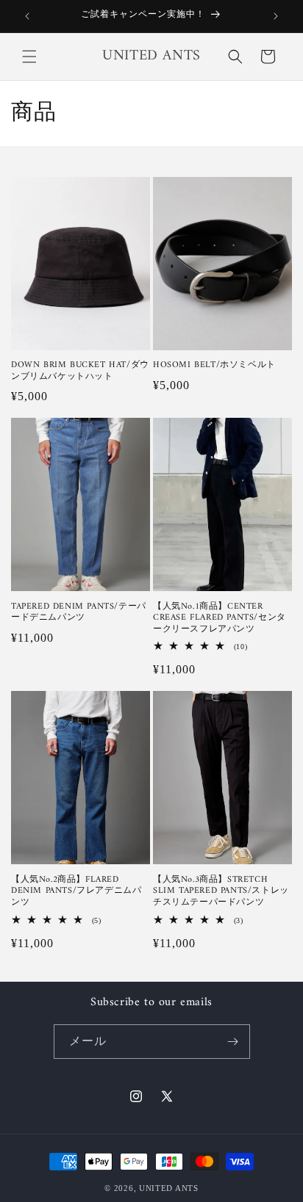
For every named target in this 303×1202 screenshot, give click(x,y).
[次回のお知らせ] (276, 16)
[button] (29, 56)
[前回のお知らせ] (27, 16)
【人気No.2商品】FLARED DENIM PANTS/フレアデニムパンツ (76, 892)
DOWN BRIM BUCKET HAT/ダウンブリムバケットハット (80, 371)
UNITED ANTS (169, 1188)
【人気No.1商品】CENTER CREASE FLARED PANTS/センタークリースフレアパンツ (219, 618)
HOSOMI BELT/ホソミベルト (214, 366)
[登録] (233, 1041)
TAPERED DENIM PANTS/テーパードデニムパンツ (78, 612)
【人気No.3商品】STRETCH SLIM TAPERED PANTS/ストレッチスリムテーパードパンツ (221, 892)
